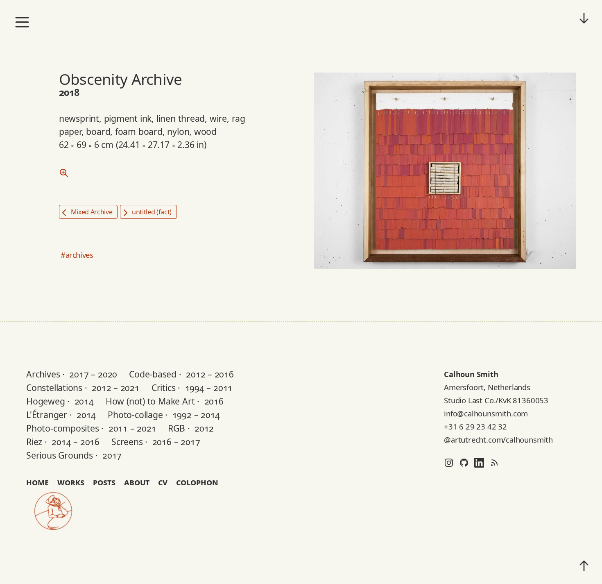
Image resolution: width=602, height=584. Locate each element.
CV (162, 482)
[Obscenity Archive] (445, 170)
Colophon (197, 482)
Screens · (155, 442)
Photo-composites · (91, 428)
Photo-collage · (164, 414)
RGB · (191, 428)
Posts (104, 482)
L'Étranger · (61, 414)
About (136, 482)
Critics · (192, 387)
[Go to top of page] (584, 566)
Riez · (63, 442)
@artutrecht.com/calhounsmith (498, 439)
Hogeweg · (60, 401)
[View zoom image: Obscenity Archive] (64, 172)
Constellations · (83, 387)
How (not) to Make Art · (165, 401)
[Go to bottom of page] (584, 18)
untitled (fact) (151, 211)
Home (37, 482)
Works (70, 482)
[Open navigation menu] (22, 22)
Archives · (71, 374)
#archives (77, 255)
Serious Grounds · (74, 455)
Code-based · (181, 374)
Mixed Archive (91, 211)
